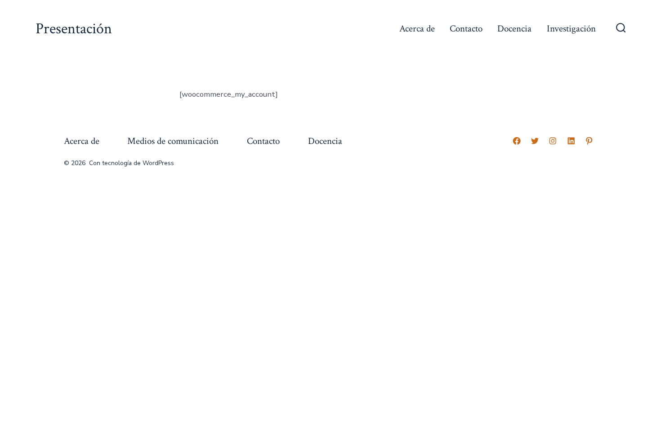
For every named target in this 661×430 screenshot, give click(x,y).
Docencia (514, 28)
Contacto (466, 28)
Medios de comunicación (173, 141)
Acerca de (417, 28)
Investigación (571, 28)
